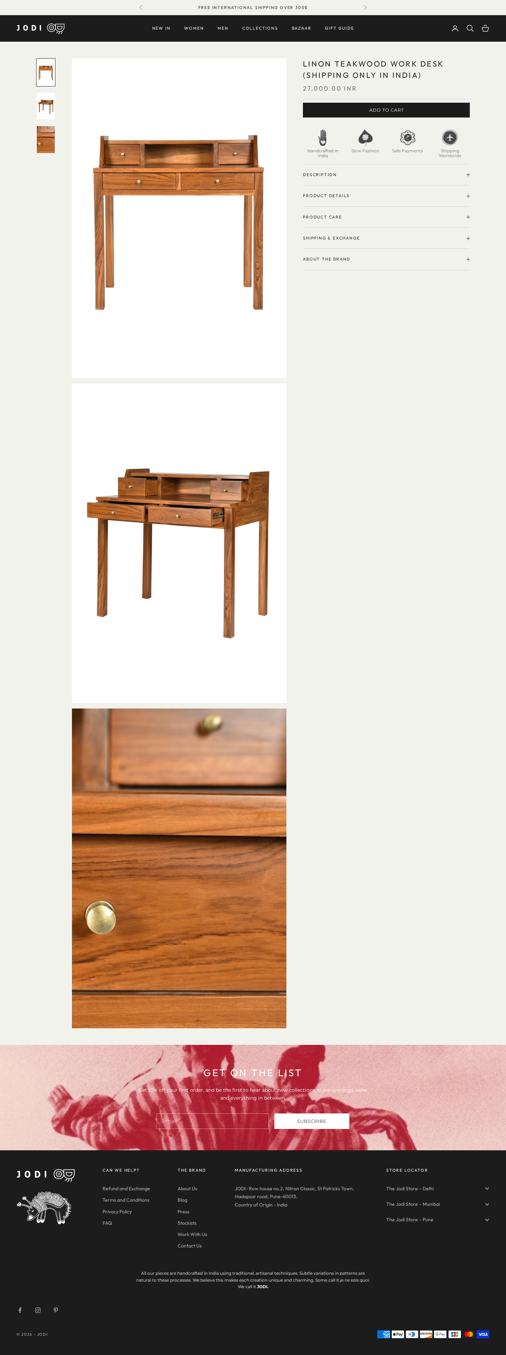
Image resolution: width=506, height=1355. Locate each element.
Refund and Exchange (126, 1188)
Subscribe (312, 1121)
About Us (187, 1188)
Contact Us (190, 1246)
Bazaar (302, 28)
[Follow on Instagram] (37, 1310)
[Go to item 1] (45, 72)
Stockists (187, 1223)
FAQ (107, 1223)
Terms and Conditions (126, 1200)
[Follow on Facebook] (20, 1310)
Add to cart (386, 110)
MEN (223, 28)
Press (183, 1212)
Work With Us (192, 1234)
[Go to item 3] (45, 139)
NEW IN (161, 28)
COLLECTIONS (260, 28)
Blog (182, 1200)
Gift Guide (339, 28)
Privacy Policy (117, 1212)
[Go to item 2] (45, 106)
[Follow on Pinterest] (55, 1310)
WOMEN (194, 28)
